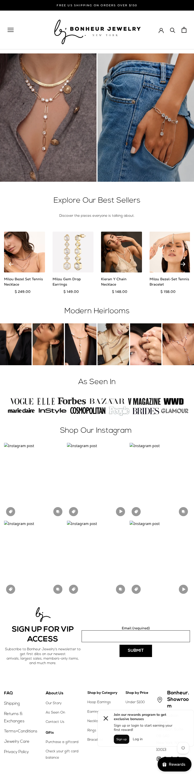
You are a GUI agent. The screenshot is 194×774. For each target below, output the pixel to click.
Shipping (12, 704)
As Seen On (55, 713)
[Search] (172, 30)
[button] (34, 480)
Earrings (94, 712)
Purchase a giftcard (62, 742)
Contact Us (55, 722)
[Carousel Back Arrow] (11, 264)
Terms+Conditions (20, 731)
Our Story (54, 703)
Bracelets (95, 740)
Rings (91, 730)
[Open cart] (184, 30)
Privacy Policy (16, 752)
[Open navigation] (11, 30)
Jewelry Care (17, 742)
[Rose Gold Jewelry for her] (48, 117)
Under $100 (135, 702)
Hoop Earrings (99, 702)
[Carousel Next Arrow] (183, 264)
